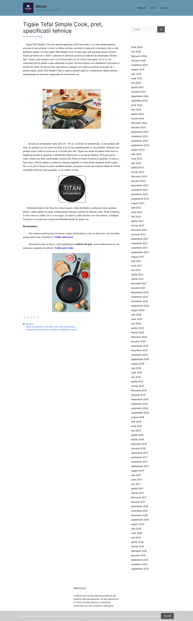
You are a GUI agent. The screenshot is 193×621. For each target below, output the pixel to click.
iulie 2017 (136, 475)
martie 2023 (137, 172)
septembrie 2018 (140, 412)
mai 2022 (136, 216)
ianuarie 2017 (138, 502)
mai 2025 (136, 83)
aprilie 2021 (137, 274)
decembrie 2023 (140, 132)
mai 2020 (136, 323)
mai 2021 (136, 270)
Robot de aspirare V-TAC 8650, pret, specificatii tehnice (50, 327)
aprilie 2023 (137, 167)
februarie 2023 (139, 176)
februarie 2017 (139, 497)
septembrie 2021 (140, 252)
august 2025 (137, 69)
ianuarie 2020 (138, 341)
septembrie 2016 (140, 519)
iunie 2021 (136, 265)
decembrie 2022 (139, 185)
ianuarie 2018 (138, 448)
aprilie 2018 (137, 435)
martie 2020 (137, 332)
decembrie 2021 (139, 239)
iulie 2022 (136, 207)
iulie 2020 (136, 314)
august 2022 (137, 203)
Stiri (153, 8)
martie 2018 (137, 439)
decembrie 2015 (139, 560)
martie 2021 (137, 279)
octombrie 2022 (139, 194)
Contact (163, 8)
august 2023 (138, 149)
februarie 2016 (139, 551)
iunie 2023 (136, 158)
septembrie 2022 (140, 198)
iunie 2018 (136, 426)
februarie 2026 (139, 56)
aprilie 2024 (137, 114)
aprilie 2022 (137, 221)
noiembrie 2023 (139, 136)
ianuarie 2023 (138, 181)
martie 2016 (137, 546)
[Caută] (161, 29)
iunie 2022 (136, 212)
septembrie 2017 (140, 466)
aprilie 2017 (137, 488)
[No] (189, 616)
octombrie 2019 (139, 355)
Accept (167, 616)
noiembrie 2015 (139, 564)
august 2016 (137, 524)
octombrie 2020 (139, 301)
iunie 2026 (136, 47)
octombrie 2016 (139, 515)
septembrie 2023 (140, 145)
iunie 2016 (136, 533)
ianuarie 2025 (138, 91)
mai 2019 (136, 377)
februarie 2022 (139, 230)
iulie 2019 (136, 368)
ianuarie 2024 (138, 127)
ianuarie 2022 (138, 234)
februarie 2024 (139, 123)
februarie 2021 (139, 283)
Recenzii (142, 8)
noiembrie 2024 (139, 100)
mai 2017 (136, 484)
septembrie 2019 (140, 359)
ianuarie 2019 (138, 395)
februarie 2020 (139, 337)
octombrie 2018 (139, 408)
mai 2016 (136, 537)
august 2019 (137, 363)
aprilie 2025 (137, 87)
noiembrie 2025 (139, 65)
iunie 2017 (136, 479)
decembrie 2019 (139, 346)
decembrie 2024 (140, 96)
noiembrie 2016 (139, 511)
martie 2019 (137, 386)
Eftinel (41, 6)
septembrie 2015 (140, 569)
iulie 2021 (136, 261)
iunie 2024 (136, 105)
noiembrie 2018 (139, 404)
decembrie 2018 (139, 399)
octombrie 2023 (139, 141)
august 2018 (137, 417)
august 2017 (137, 470)
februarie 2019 (139, 390)
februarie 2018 (139, 444)
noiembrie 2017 (139, 457)
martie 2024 (137, 118)
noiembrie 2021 (139, 243)
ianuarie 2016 (138, 555)
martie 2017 (137, 493)
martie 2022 (137, 225)
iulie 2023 (136, 154)
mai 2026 (136, 51)
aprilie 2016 (137, 542)
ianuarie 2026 (138, 60)
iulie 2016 (136, 528)
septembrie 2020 (140, 305)
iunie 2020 (136, 319)
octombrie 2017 (139, 462)
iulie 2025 (136, 74)
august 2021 (137, 256)
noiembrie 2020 (139, 297)
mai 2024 (136, 109)
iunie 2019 (136, 372)
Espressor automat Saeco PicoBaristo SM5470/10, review (51, 329)
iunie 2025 (136, 78)
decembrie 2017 (139, 453)
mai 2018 (136, 430)
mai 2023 (136, 163)
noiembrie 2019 (139, 350)
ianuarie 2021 (138, 288)
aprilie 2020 (137, 328)
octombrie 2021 (139, 248)
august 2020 (138, 310)
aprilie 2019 (137, 381)
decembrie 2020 (140, 292)
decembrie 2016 (139, 506)
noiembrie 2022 (139, 190)
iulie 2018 (136, 421)
